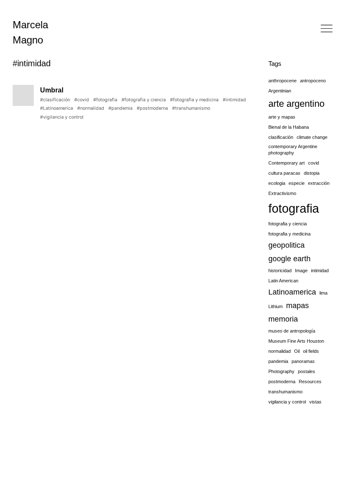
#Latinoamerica (56, 108)
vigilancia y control (287, 401)
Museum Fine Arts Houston (296, 341)
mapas (297, 305)
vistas (315, 401)
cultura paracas (284, 173)
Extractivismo (282, 193)
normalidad (279, 351)
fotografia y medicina (289, 233)
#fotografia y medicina (194, 100)
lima (323, 292)
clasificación (280, 137)
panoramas (303, 361)
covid (313, 162)
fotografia (293, 208)
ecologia (276, 183)
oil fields (311, 351)
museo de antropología (291, 330)
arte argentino (296, 103)
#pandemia (120, 108)
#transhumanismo (191, 108)
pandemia (278, 361)
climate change (312, 137)
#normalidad (90, 108)
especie (297, 183)
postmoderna (281, 381)
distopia (311, 173)
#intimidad (234, 100)
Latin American (283, 280)
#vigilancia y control (62, 117)
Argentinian (279, 90)
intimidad (320, 270)
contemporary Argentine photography (292, 149)
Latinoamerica (292, 292)
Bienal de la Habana (288, 127)
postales (306, 371)
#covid (81, 100)
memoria (283, 319)
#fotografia (105, 100)
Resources (310, 381)
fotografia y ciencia (287, 223)
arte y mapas (281, 116)
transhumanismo (285, 391)
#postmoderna (152, 108)
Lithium (275, 306)
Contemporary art (286, 162)
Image (301, 270)
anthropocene (282, 80)
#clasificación (55, 100)
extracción (319, 183)
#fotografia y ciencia (144, 100)
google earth (289, 258)
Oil (297, 351)
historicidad (280, 270)
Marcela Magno (30, 32)
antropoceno (313, 80)
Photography (281, 371)
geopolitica (286, 245)
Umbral (51, 90)
